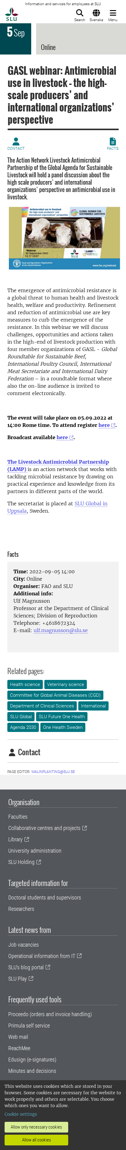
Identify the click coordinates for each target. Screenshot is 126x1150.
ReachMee (19, 1048)
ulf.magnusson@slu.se (61, 630)
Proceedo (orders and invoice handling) (50, 1014)
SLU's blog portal (26, 967)
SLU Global (21, 716)
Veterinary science (65, 684)
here (104, 425)
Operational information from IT (41, 956)
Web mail (18, 1037)
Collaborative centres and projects (44, 828)
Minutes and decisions (32, 1071)
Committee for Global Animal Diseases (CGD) (55, 695)
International (93, 706)
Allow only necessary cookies (36, 1127)
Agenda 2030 (23, 727)
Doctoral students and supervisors (44, 897)
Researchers (21, 909)
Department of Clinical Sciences (42, 706)
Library (15, 839)
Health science (25, 684)
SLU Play (17, 978)
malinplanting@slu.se (53, 772)
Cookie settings (21, 1114)
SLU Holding (21, 862)
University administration (34, 850)
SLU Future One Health (62, 716)
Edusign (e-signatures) (32, 1059)
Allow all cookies (36, 1140)
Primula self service (29, 1025)
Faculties (18, 816)
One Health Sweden (63, 727)
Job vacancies (23, 944)
